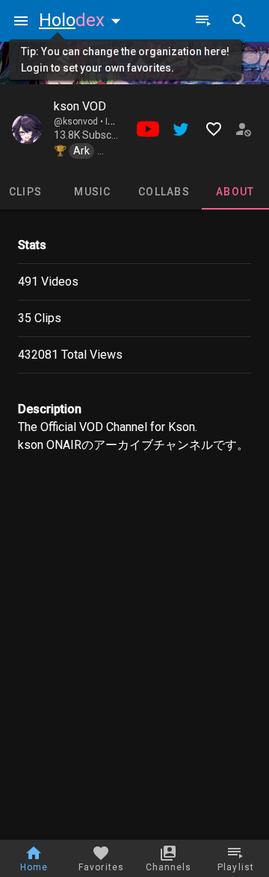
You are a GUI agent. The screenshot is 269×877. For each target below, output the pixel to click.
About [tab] (235, 192)
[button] (83, 20)
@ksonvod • (79, 121)
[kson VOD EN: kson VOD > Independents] (27, 129)
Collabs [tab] (164, 192)
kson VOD (80, 106)
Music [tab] (92, 192)
